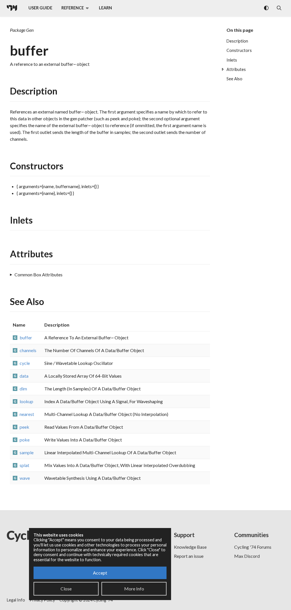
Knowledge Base (190, 547)
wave (25, 478)
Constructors (239, 50)
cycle (25, 363)
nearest (27, 414)
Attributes (236, 69)
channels (28, 350)
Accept (100, 572)
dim (23, 388)
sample (27, 452)
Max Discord (247, 556)
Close (66, 588)
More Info (134, 588)
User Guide (40, 7)
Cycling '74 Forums (252, 547)
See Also (234, 78)
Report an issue (188, 556)
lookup (26, 401)
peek (24, 427)
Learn (105, 7)
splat (24, 465)
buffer (26, 337)
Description (237, 41)
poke (25, 439)
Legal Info (16, 600)
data (24, 375)
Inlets (231, 60)
